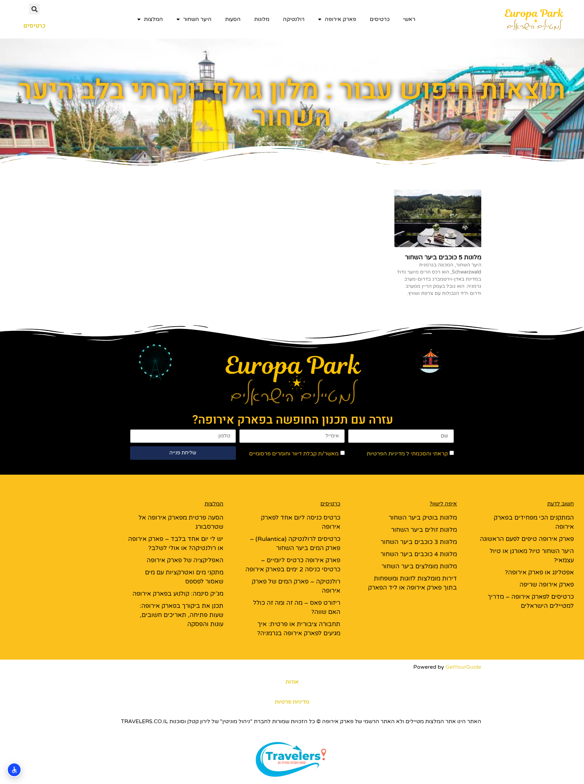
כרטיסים (380, 19)
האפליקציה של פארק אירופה (185, 560)
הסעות (233, 19)
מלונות (261, 19)
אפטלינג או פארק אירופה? (539, 572)
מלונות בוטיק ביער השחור (423, 517)
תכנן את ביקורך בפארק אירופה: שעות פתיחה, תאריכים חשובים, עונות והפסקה (181, 615)
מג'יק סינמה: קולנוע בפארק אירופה (177, 593)
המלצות (153, 19)
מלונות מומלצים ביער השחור (419, 566)
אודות (292, 682)
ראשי (409, 19)
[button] (34, 9)
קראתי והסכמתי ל (407, 453)
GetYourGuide (463, 667)
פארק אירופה (340, 19)
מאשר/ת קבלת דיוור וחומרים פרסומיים (294, 453)
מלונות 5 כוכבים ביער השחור (443, 257)
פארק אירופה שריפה (546, 584)
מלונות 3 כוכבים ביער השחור (419, 542)
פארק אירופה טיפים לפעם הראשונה (527, 539)
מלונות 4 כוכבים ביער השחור (419, 554)
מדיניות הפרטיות (386, 453)
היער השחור (197, 19)
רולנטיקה (294, 19)
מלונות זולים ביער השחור (424, 529)
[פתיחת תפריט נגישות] (14, 769)
